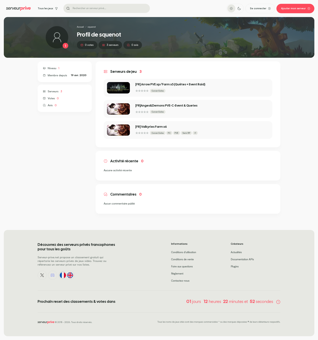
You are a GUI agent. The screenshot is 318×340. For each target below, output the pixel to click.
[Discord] (52, 275)
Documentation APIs (242, 259)
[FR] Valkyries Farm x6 (151, 127)
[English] (70, 275)
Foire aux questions (182, 266)
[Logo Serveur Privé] (18, 8)
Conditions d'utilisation (183, 252)
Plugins (235, 266)
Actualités (236, 252)
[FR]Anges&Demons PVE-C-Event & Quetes (166, 105)
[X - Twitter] (42, 275)
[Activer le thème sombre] (239, 8)
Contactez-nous (180, 280)
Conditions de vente (182, 259)
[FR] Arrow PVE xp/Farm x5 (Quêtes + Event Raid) (170, 84)
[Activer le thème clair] (231, 8)
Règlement (177, 273)
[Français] (62, 275)
